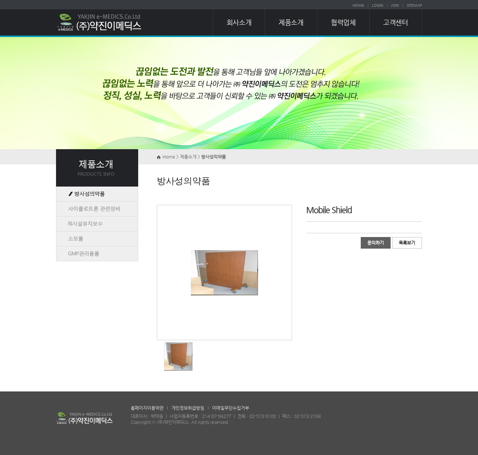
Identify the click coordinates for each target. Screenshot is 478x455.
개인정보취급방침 (187, 408)
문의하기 (375, 242)
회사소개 (239, 22)
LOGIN (377, 5)
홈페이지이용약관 (147, 408)
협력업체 (343, 22)
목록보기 (407, 242)
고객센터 (395, 22)
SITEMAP (414, 5)
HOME (358, 5)
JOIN (395, 5)
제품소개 (291, 22)
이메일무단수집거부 (230, 408)
